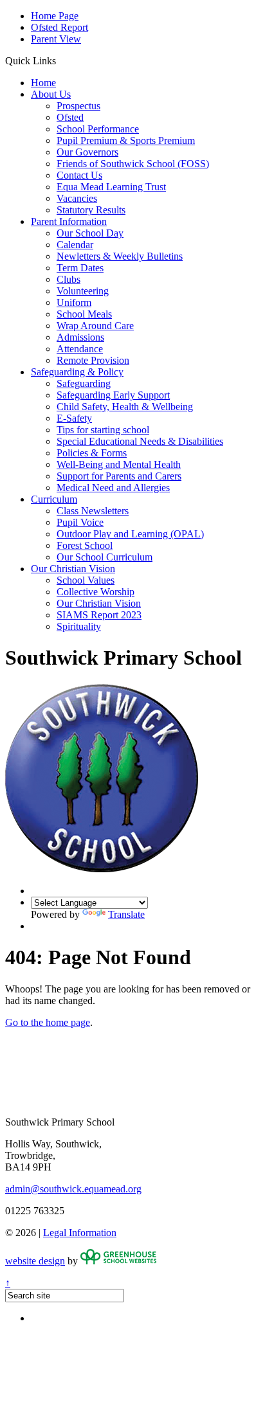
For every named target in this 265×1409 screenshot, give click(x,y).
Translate (126, 914)
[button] (61, 60)
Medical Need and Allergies (113, 487)
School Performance (98, 128)
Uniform (74, 302)
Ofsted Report (59, 27)
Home (43, 82)
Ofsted (70, 117)
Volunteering (83, 290)
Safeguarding (84, 383)
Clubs (68, 279)
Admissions (80, 337)
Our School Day (90, 233)
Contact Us (79, 175)
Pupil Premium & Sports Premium (126, 140)
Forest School (85, 545)
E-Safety (74, 418)
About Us (51, 94)
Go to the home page (47, 1022)
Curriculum (54, 499)
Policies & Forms (92, 452)
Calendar (75, 244)
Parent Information (69, 221)
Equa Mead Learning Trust (111, 186)
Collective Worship (95, 591)
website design (35, 1260)
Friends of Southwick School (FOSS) (133, 163)
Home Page (54, 15)
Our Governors (87, 152)
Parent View (56, 38)
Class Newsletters (93, 510)
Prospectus (78, 105)
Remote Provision (93, 360)
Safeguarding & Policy (77, 371)
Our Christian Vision (73, 568)
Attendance (80, 348)
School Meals (84, 314)
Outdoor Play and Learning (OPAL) (130, 533)
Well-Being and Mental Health (119, 464)
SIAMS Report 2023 (99, 614)
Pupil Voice (80, 522)
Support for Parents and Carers (119, 476)
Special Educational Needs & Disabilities (140, 441)
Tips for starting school (103, 429)
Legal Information (79, 1232)
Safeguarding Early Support (113, 395)
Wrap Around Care (95, 325)
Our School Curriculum (104, 557)
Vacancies (77, 198)
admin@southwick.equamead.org (73, 1188)
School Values (85, 580)
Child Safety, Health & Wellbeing (125, 406)
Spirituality (79, 626)
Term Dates (80, 267)
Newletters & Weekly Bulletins (120, 256)
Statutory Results (91, 209)
